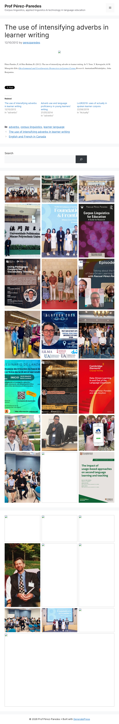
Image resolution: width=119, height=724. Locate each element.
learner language (54, 127)
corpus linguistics (31, 127)
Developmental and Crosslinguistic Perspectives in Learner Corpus (47, 68)
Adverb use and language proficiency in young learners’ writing (56, 106)
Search (9, 153)
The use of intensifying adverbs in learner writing (39, 131)
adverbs (14, 127)
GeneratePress (81, 719)
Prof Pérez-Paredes (23, 6)
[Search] (81, 159)
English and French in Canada (27, 136)
